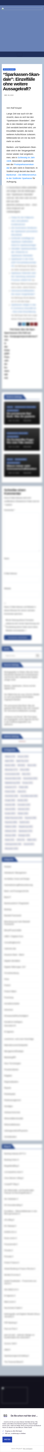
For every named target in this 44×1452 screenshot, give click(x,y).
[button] (39, 54)
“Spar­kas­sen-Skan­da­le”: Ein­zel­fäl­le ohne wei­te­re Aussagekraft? (21, 81)
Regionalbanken (9, 69)
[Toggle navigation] (19, 54)
